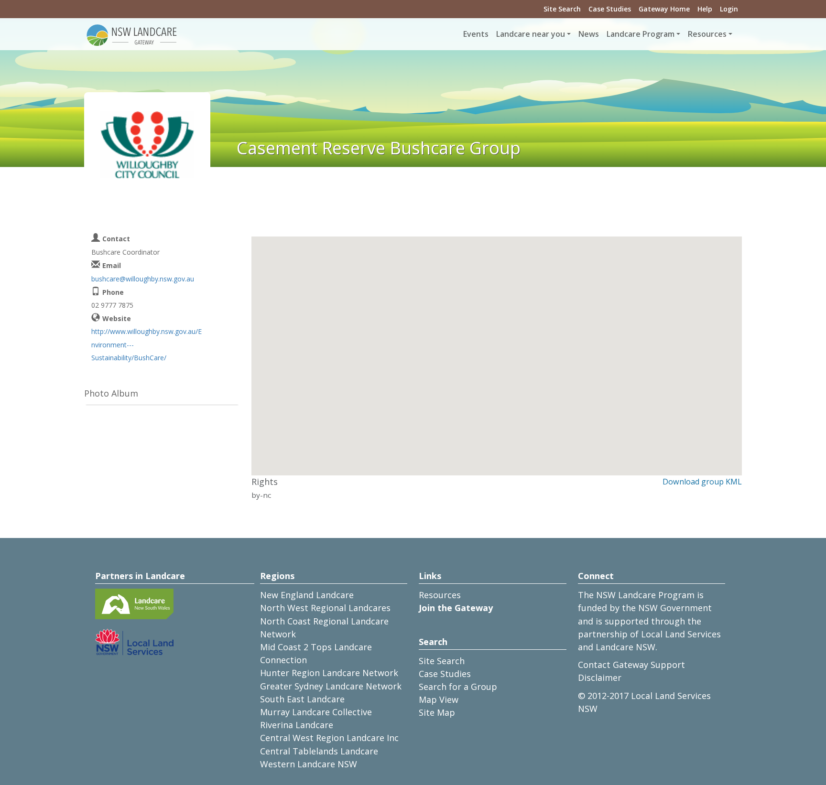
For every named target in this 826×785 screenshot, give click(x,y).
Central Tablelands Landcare (319, 751)
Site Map (437, 712)
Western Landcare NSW (308, 764)
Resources (440, 595)
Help (704, 8)
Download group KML (702, 481)
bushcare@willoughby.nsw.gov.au (142, 278)
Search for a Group (458, 686)
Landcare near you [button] (530, 34)
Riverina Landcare (296, 725)
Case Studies (609, 8)
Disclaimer (599, 677)
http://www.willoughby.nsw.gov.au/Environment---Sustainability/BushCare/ (146, 344)
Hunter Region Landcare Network (329, 672)
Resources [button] (707, 34)
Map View (438, 699)
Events (476, 34)
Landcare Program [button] (640, 34)
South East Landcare (302, 699)
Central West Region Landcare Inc (329, 737)
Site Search (562, 8)
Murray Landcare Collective (316, 712)
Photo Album (111, 393)
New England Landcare (307, 595)
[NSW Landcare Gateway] (132, 34)
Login (729, 8)
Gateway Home (664, 8)
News (588, 34)
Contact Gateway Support (631, 664)
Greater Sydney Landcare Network (331, 686)
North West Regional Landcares (325, 607)
